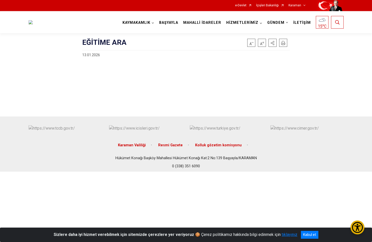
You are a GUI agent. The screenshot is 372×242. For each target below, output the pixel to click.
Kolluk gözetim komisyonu (218, 145)
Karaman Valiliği (132, 145)
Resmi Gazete (170, 145)
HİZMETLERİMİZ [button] (242, 23)
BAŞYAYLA (168, 23)
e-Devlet (240, 5)
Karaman (294, 5)
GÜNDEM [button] (275, 23)
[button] (272, 43)
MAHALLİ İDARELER (202, 23)
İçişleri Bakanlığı (267, 5)
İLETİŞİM (302, 23)
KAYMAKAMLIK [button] (136, 23)
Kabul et (309, 235)
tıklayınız (289, 234)
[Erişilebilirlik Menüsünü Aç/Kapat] (357, 227)
